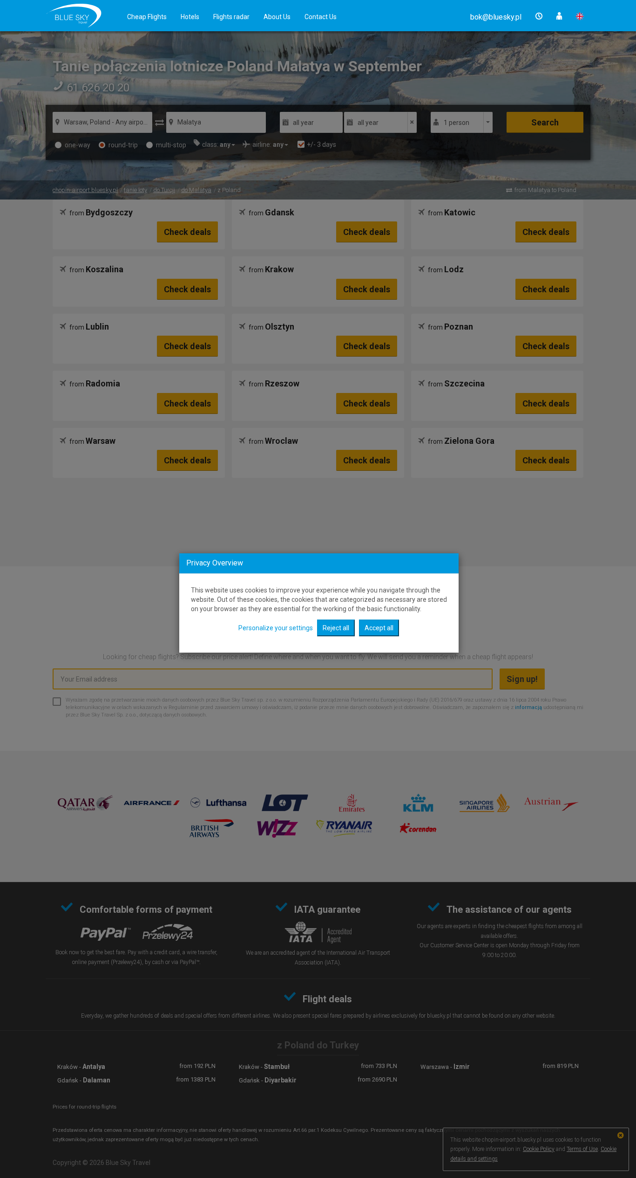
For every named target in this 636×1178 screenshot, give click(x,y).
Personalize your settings (275, 628)
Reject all (336, 628)
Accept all (379, 628)
